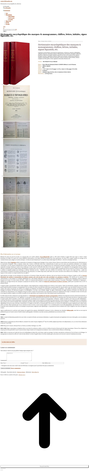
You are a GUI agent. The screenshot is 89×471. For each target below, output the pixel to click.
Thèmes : (39, 41)
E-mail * (23, 363)
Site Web (45, 363)
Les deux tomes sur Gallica (8, 342)
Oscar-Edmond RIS (45, 256)
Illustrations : (41, 73)
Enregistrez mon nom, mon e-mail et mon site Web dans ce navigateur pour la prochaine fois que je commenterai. (28, 365)
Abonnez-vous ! (22, 374)
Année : (40, 67)
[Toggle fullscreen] (3, 468)
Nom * (2, 363)
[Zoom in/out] (4, 468)
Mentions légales (21, 372)
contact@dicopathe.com (6, 1)
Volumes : (40, 69)
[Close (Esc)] (1, 468)
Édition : (40, 66)
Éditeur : (40, 64)
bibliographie (70, 310)
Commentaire (4, 360)
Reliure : (40, 72)
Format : (40, 70)
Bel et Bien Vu (35, 372)
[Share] (2, 468)
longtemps (13, 262)
